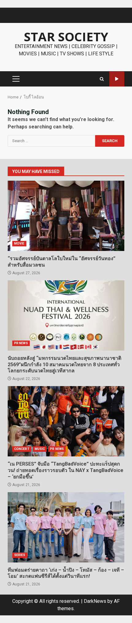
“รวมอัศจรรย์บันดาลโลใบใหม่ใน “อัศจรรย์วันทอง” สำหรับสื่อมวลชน (66, 216)
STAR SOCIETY (66, 36)
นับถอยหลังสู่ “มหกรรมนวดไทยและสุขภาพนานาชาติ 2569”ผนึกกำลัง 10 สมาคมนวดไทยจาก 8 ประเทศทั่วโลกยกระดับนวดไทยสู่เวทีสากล (66, 315)
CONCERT (21, 449)
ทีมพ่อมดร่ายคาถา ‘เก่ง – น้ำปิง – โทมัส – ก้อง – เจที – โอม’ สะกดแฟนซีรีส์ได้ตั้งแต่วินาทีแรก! (66, 527)
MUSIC (40, 449)
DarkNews (95, 601)
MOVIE (19, 243)
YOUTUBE (116, 79)
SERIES (19, 555)
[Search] (102, 79)
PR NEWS (21, 343)
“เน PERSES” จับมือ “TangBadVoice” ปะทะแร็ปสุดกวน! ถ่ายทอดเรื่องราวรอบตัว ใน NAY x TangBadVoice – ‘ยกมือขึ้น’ (66, 421)
